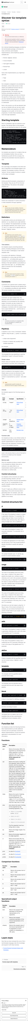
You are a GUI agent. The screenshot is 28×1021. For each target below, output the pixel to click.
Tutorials (13, 12)
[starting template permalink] (20, 120)
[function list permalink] (15, 724)
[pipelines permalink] (10, 329)
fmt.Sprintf (18, 854)
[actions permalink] (9, 178)
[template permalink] (10, 164)
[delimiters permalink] (11, 217)
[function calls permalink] (11, 435)
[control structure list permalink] (24, 502)
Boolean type (20, 430)
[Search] (22, 2)
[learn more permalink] (14, 938)
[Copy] (24, 131)
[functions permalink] (11, 740)
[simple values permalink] (11, 359)
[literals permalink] (7, 390)
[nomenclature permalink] (17, 149)
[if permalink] (4, 507)
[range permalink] (7, 565)
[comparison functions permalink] (21, 862)
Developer (4, 12)
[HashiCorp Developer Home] (8, 2)
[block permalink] (7, 691)
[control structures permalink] (17, 474)
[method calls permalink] (10, 460)
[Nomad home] (4, 7)
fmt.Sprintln (18, 857)
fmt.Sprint (17, 851)
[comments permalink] (12, 282)
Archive (18, 12)
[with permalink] (6, 622)
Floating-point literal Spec (19, 425)
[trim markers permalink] (11, 244)
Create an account (15, 29)
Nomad (8, 12)
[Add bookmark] (3, 26)
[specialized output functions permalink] (25, 899)
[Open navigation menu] (25, 2)
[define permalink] (8, 650)
